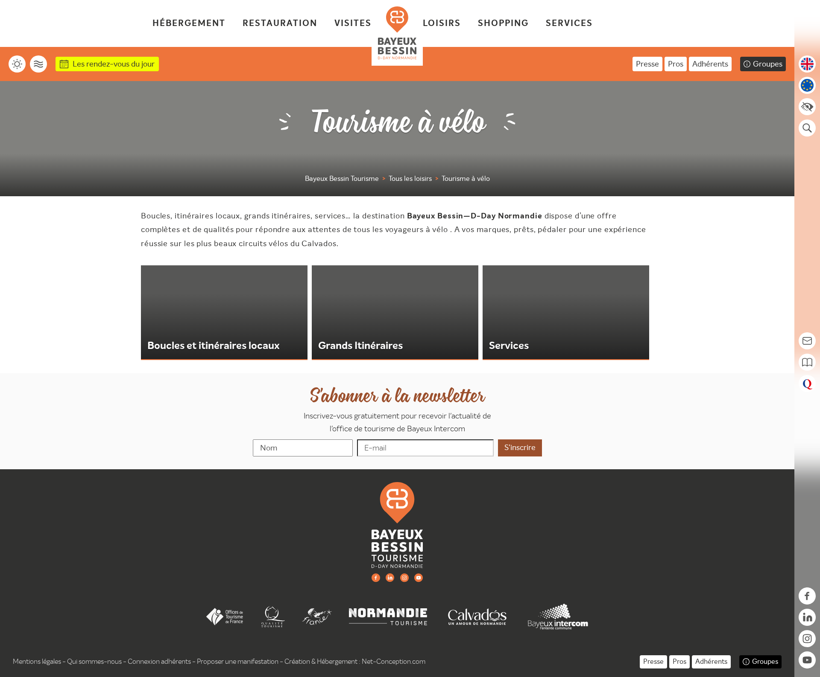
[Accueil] (397, 33)
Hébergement (189, 23)
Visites (353, 23)
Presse (647, 64)
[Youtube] (418, 577)
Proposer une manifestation (237, 661)
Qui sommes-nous (94, 661)
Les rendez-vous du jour (114, 64)
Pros (675, 64)
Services (569, 23)
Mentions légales (37, 661)
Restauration (280, 23)
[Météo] (17, 64)
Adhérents (710, 64)
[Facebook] (376, 577)
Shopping (503, 23)
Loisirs (442, 23)
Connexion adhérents (159, 661)
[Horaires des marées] (38, 64)
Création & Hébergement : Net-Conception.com (354, 661)
